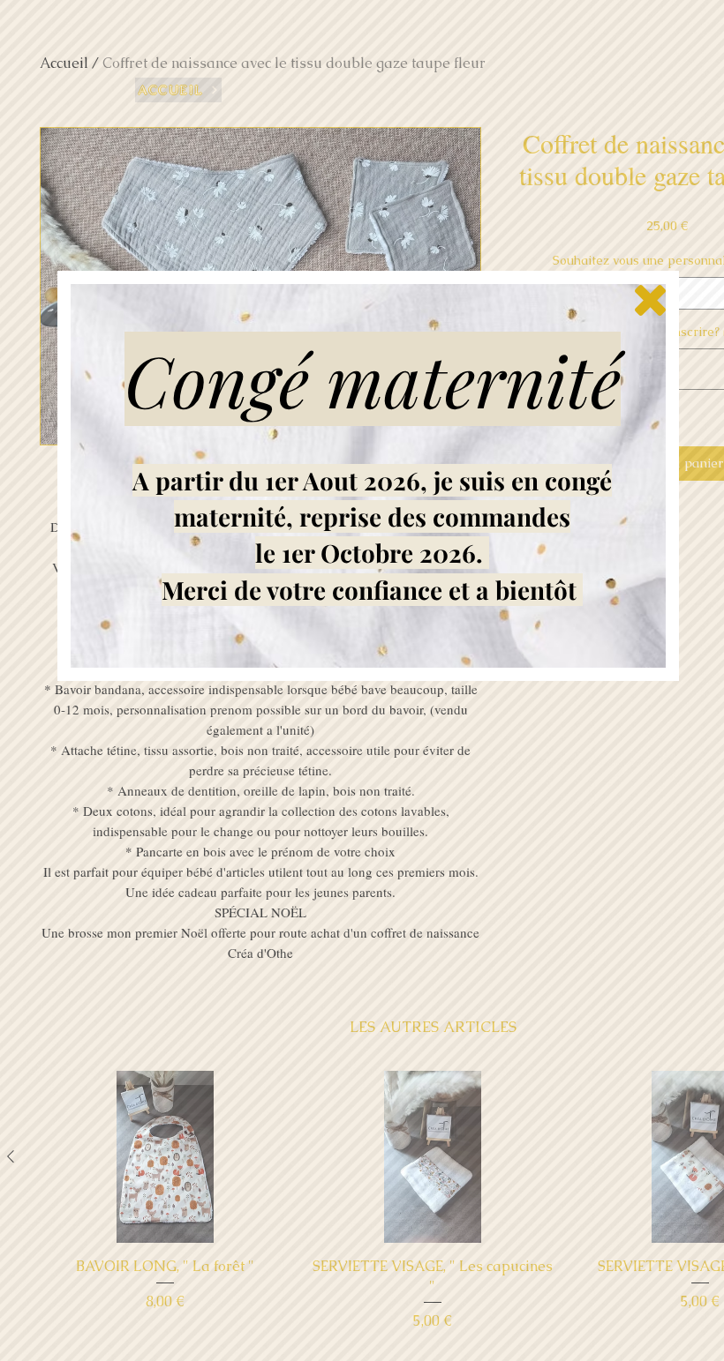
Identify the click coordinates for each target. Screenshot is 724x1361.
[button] (650, 300)
